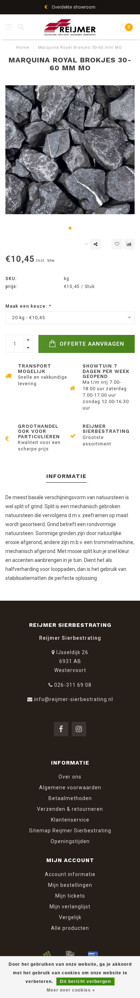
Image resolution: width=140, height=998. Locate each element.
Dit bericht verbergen (85, 981)
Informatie (66, 476)
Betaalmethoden (70, 798)
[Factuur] (70, 955)
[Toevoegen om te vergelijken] (129, 244)
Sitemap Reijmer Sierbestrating (70, 830)
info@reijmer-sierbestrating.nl (73, 699)
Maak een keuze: (28, 306)
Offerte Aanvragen (91, 344)
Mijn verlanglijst (70, 906)
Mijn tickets (70, 896)
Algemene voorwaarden (70, 787)
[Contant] (47, 955)
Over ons (70, 777)
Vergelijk (70, 917)
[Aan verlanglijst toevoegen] (117, 244)
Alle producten (70, 928)
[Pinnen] (93, 955)
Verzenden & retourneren (70, 809)
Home (22, 47)
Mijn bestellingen (70, 885)
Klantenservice (70, 820)
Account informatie (70, 874)
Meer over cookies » (71, 990)
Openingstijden (70, 841)
